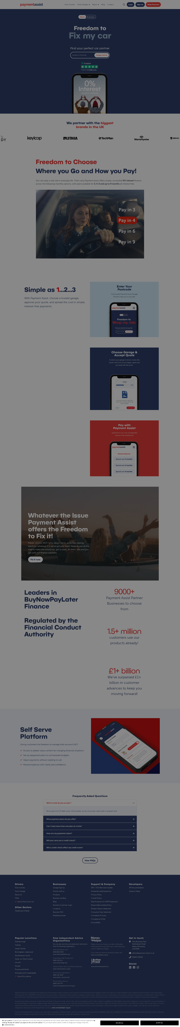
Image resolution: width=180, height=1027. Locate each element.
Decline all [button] (119, 1023)
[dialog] (90, 1022)
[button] (51, 1025)
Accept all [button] (159, 1023)
